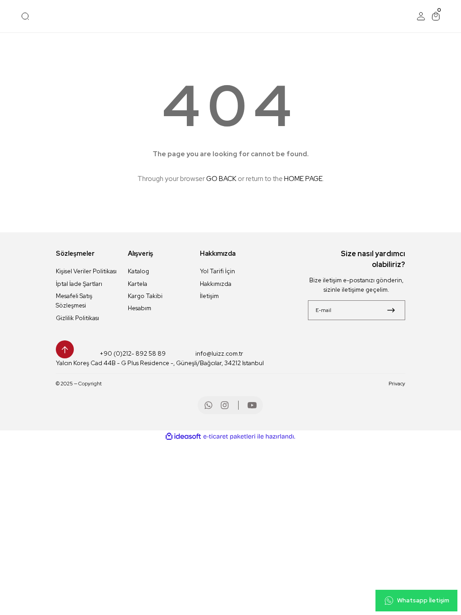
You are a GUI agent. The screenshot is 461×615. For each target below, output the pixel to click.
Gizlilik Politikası (77, 318)
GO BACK (221, 178)
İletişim (209, 296)
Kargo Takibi (145, 296)
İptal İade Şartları (79, 284)
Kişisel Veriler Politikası (86, 271)
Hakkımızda (215, 284)
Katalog (138, 271)
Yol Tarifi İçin (217, 271)
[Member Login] (421, 16)
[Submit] (391, 310)
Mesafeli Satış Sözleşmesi (74, 300)
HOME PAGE (303, 178)
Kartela (137, 284)
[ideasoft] (183, 437)
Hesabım (139, 308)
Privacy (397, 383)
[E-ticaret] (229, 436)
